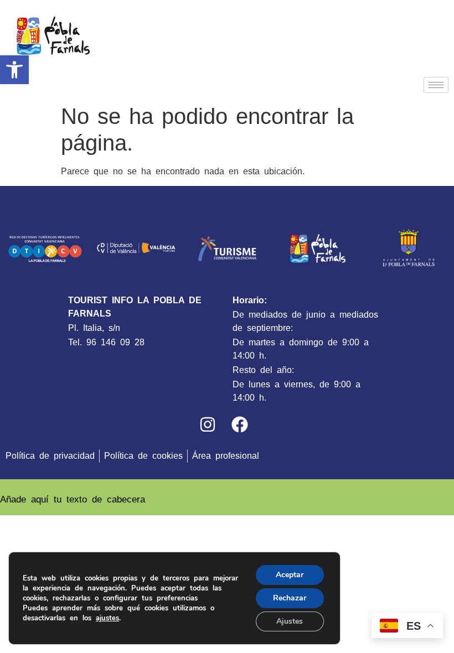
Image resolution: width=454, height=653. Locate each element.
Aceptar (289, 574)
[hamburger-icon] (436, 85)
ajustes (107, 618)
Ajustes (289, 621)
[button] (14, 69)
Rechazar (289, 598)
